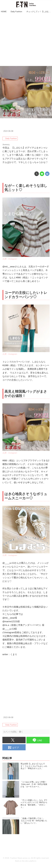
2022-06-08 (8, 131)
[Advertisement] (26, 40)
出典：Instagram (44, 117)
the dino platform (29, 861)
